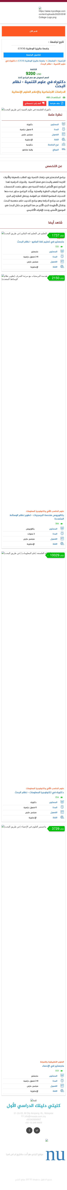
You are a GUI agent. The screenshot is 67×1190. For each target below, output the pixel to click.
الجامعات (52, 61)
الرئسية (61, 61)
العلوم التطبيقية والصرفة (52, 1062)
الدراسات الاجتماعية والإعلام (48, 92)
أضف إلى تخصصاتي (33, 103)
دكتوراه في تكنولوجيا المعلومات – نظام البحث (39, 792)
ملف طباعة (55, 103)
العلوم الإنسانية (21, 92)
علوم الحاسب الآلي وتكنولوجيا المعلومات (45, 511)
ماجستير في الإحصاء (53, 1066)
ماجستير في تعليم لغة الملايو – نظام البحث (40, 242)
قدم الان (33, 31)
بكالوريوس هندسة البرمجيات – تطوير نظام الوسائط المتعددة (37, 517)
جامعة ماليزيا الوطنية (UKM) (31, 61)
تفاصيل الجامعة (33, 55)
